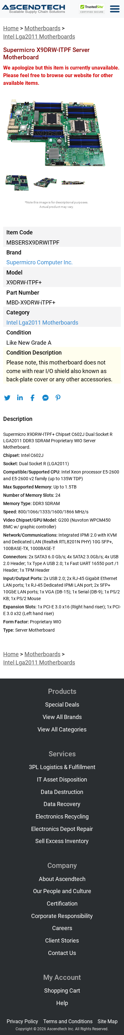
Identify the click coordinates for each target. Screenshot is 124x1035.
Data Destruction (62, 792)
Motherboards (42, 28)
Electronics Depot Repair (62, 829)
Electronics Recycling (62, 816)
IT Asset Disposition (62, 779)
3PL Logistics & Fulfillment (62, 767)
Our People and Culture (62, 891)
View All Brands (62, 717)
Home (11, 28)
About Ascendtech (62, 879)
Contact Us (62, 953)
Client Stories (62, 940)
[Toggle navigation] (114, 9)
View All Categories (62, 729)
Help (62, 1003)
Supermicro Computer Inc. (39, 262)
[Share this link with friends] (7, 398)
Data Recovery (62, 804)
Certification (62, 903)
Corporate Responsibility (62, 916)
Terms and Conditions (68, 1021)
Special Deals (62, 704)
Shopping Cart (62, 990)
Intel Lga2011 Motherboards (39, 36)
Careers (62, 928)
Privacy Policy (22, 1021)
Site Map (108, 1021)
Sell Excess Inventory (62, 841)
